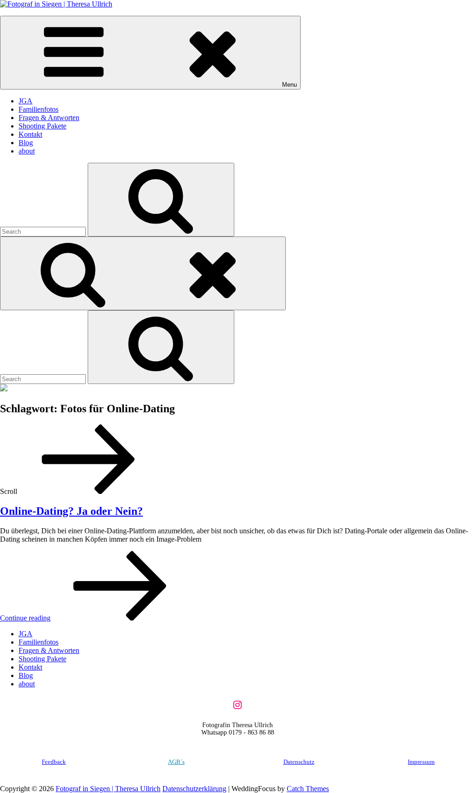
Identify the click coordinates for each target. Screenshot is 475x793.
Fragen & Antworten (49, 118)
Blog (26, 143)
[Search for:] (44, 231)
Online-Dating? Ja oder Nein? (71, 511)
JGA (25, 101)
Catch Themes (308, 789)
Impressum (421, 761)
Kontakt (30, 134)
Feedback (54, 761)
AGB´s (176, 761)
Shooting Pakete (42, 126)
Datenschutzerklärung (194, 789)
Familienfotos (38, 109)
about (27, 151)
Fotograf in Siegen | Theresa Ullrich (108, 789)
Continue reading (95, 618)
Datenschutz (299, 761)
